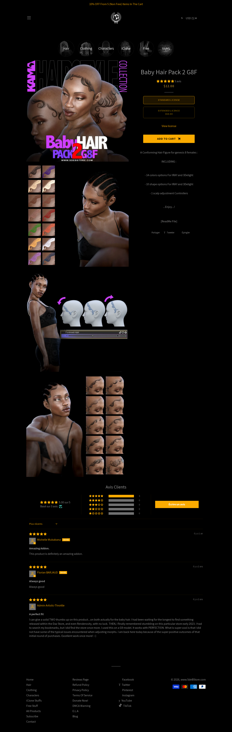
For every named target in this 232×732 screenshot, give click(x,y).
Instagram (128, 695)
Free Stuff (32, 706)
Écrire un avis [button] (177, 504)
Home (30, 679)
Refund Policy (80, 685)
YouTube (126, 700)
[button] (166, 81)
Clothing (31, 690)
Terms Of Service (82, 695)
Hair (28, 685)
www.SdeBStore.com (193, 679)
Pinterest (127, 690)
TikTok (127, 706)
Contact (31, 721)
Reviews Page (80, 679)
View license (169, 126)
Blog (75, 716)
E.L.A (75, 711)
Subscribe (32, 716)
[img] (38, 534)
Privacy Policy (80, 690)
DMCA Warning (81, 706)
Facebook (128, 679)
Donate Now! (80, 700)
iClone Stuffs (34, 700)
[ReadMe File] (169, 221)
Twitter (125, 685)
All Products (33, 711)
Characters (32, 695)
